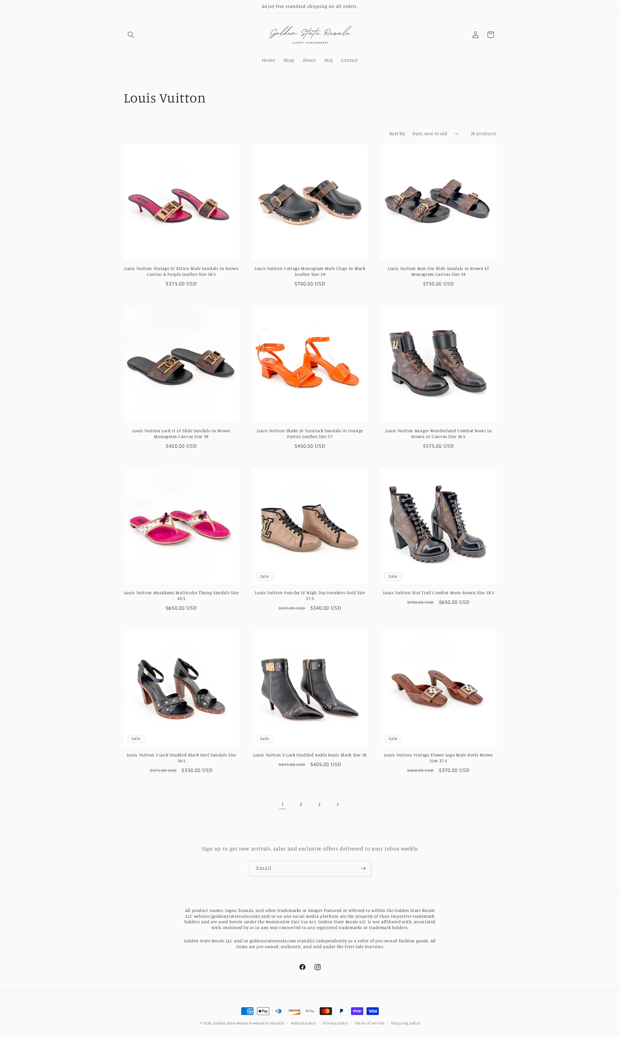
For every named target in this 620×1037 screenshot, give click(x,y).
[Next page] (337, 804)
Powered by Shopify (266, 1023)
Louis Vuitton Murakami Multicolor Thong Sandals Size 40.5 (181, 595)
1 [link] (282, 804)
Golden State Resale (230, 1023)
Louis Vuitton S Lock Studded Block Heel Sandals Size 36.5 (181, 757)
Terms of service (370, 1023)
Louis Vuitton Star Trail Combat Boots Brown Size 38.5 (438, 592)
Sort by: (397, 133)
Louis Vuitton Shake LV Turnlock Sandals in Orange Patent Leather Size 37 (310, 433)
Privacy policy (335, 1023)
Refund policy (303, 1023)
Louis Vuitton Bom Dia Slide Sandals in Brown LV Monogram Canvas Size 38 (439, 271)
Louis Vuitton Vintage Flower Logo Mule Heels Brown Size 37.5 (438, 757)
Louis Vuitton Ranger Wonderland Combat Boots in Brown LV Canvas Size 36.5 (438, 433)
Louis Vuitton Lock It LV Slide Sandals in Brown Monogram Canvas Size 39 (181, 433)
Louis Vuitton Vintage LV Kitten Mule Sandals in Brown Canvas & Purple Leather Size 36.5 (181, 271)
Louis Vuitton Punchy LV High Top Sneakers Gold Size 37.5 (310, 595)
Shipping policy (405, 1023)
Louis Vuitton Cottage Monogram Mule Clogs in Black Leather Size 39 (310, 271)
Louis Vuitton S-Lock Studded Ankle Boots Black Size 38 (310, 754)
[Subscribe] (363, 868)
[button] (131, 34)
